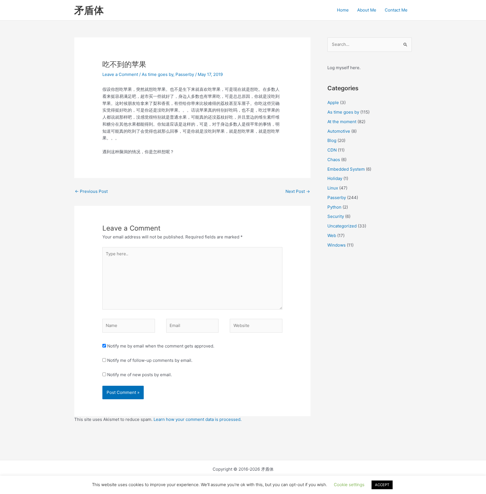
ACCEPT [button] (382, 484)
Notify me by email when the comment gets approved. (160, 346)
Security (335, 216)
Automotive (338, 131)
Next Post (297, 191)
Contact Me (396, 10)
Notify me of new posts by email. (139, 374)
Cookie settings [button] (349, 484)
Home (343, 10)
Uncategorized (342, 226)
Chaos (333, 159)
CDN (332, 150)
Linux (332, 188)
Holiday (334, 178)
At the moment (341, 121)
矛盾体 (89, 10)
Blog (331, 140)
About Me (366, 10)
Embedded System (346, 169)
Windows (336, 245)
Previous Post (91, 191)
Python (334, 207)
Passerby (185, 74)
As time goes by (157, 74)
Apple (333, 102)
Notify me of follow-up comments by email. (149, 360)
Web (331, 235)
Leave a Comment (120, 74)
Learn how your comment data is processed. (198, 419)
